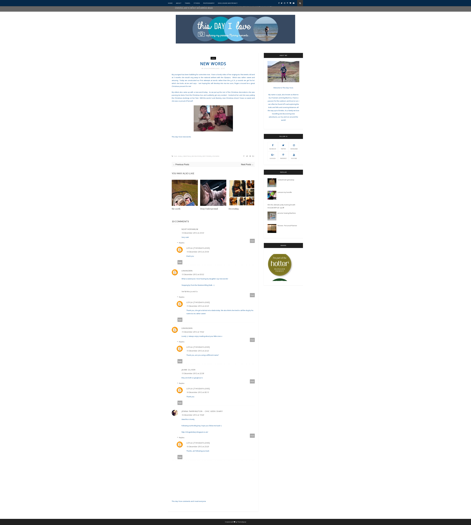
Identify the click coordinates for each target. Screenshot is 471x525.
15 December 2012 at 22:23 (197, 306)
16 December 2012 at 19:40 (193, 415)
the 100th (176, 208)
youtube (294, 158)
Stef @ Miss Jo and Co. (190, 291)
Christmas (187, 156)
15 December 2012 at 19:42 (193, 332)
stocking (215, 156)
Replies (181, 243)
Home (170, 3)
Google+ (273, 158)
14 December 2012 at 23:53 (193, 233)
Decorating (234, 208)
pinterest (283, 158)
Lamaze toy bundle (285, 192)
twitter (283, 149)
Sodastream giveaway (286, 180)
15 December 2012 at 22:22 (197, 351)
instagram (294, 149)
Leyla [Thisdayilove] (212, 68)
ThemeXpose (241, 522)
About (178, 3)
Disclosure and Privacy (228, 3)
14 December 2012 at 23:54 (197, 252)
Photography (209, 3)
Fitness (197, 3)
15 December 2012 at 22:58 (193, 373)
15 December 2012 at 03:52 (193, 274)
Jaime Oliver (189, 370)
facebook (272, 149)
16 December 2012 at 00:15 (197, 392)
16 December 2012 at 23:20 (197, 446)
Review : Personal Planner (287, 225)
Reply (252, 241)
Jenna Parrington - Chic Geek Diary (202, 411)
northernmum (190, 229)
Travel (187, 3)
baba (213, 58)
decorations (197, 156)
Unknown (187, 271)
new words (206, 156)
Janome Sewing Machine (287, 213)
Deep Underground (209, 208)
